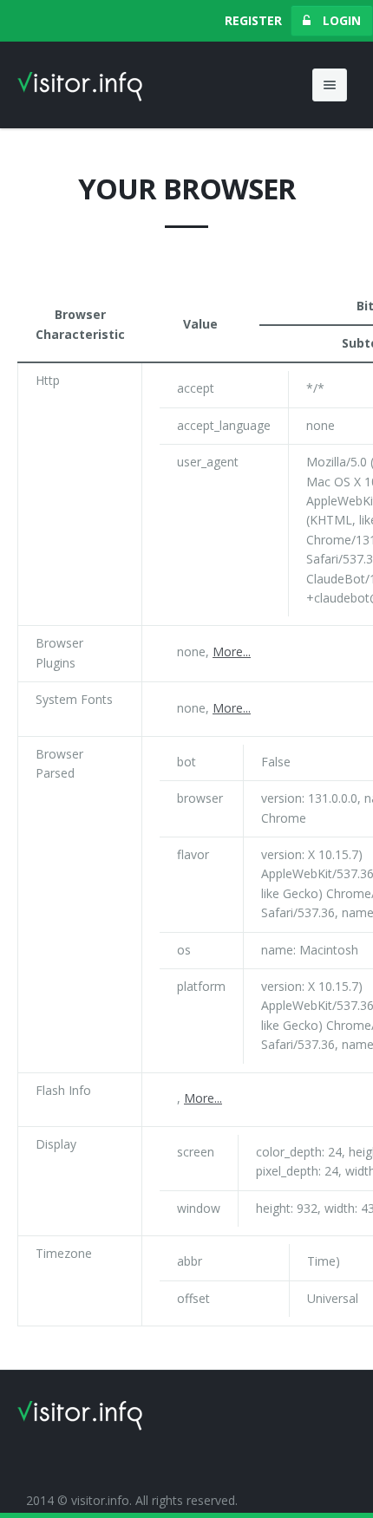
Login (340, 20)
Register (253, 20)
